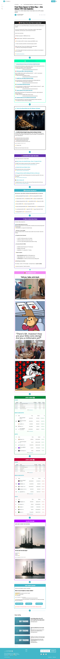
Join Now (53, 1)
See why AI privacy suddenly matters (22, 183)
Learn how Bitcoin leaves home (21, 177)
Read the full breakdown (20, 53)
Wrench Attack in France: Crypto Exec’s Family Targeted (28, 64)
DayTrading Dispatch (20, 14)
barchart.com (31, 472)
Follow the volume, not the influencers (22, 170)
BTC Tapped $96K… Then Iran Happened (25, 71)
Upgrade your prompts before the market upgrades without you (26, 164)
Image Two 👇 (17, 555)
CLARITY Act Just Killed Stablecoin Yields (25, 78)
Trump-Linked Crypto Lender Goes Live (24, 90)
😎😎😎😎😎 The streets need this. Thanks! (22, 593)
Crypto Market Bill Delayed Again (23, 84)
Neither (16, 554)
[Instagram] (46, 654)
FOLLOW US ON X (28, 603)
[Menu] (56, 1)
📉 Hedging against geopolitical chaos (21, 140)
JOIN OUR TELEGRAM (19, 603)
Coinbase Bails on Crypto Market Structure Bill (26, 97)
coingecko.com (31, 431)
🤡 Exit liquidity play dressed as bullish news (22, 141)
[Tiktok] (44, 654)
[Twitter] (41, 654)
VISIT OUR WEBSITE (39, 603)
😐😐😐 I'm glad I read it (19, 594)
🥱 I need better (17, 595)
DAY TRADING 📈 (17, 4)
